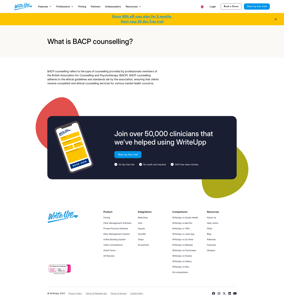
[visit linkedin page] (229, 293)
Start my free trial (257, 6)
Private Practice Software (115, 228)
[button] (45, 6)
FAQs (209, 228)
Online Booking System (114, 239)
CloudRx (142, 234)
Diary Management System (116, 234)
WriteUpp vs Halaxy (182, 261)
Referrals (211, 239)
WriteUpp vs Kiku (180, 266)
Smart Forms (109, 250)
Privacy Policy (75, 293)
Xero (140, 223)
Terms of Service (118, 293)
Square (141, 228)
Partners (95, 6)
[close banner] (275, 19)
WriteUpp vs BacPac (182, 223)
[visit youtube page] (235, 293)
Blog (209, 234)
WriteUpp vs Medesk (182, 245)
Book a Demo (231, 6)
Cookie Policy (136, 293)
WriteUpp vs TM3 (181, 228)
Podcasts (211, 245)
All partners (143, 245)
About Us (211, 217)
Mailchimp (143, 217)
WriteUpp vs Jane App (183, 234)
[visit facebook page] (213, 293)
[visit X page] (224, 293)
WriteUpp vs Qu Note (182, 239)
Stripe (141, 239)
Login (213, 6)
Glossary (211, 250)
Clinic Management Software (117, 223)
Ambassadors (113, 6)
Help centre (212, 223)
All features (108, 256)
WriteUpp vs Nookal (182, 256)
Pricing (82, 6)
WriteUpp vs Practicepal (184, 250)
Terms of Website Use (96, 293)
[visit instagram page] (219, 293)
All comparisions (180, 272)
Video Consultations (113, 245)
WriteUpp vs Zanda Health (185, 217)
